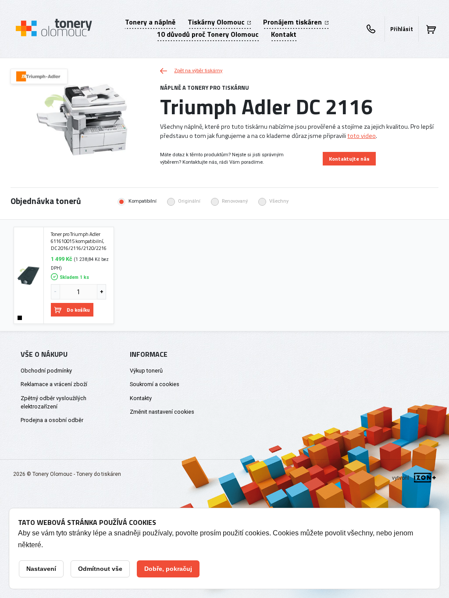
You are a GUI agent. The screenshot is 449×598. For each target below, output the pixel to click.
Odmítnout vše (100, 568)
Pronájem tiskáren (293, 22)
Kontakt (283, 34)
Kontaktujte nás (349, 159)
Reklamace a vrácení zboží (54, 384)
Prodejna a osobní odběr (52, 420)
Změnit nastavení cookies (162, 411)
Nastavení (41, 568)
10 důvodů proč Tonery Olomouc (208, 34)
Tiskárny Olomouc (217, 22)
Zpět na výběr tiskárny (198, 71)
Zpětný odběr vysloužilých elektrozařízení (53, 402)
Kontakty (141, 398)
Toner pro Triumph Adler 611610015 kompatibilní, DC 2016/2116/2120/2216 (79, 241)
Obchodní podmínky (46, 370)
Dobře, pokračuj (168, 568)
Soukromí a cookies (154, 384)
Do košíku (78, 310)
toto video (361, 136)
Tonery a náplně (150, 22)
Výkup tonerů (146, 370)
